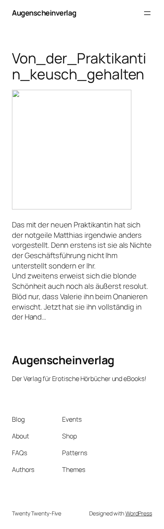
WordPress (138, 513)
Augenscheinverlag (44, 13)
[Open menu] (147, 13)
